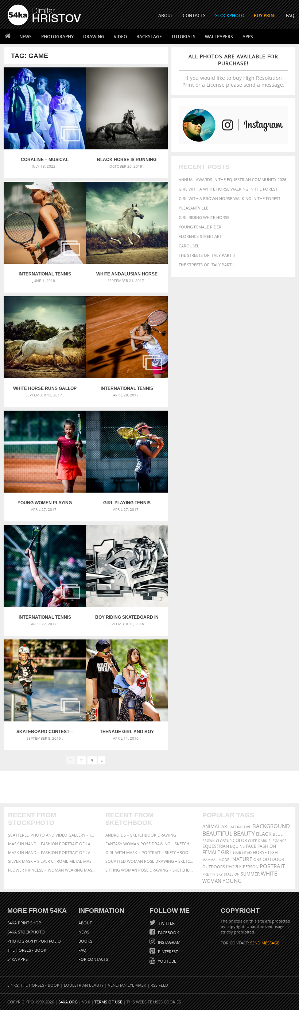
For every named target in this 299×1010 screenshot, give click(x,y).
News (25, 37)
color (240, 840)
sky (220, 874)
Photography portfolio (34, 941)
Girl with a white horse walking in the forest (228, 189)
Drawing (93, 37)
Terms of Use (108, 1002)
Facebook (168, 932)
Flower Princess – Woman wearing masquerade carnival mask (52, 870)
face (251, 846)
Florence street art (200, 236)
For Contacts (93, 959)
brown (208, 840)
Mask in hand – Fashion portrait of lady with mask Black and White (52, 843)
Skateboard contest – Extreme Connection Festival (44, 731)
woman (211, 881)
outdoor (273, 859)
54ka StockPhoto (26, 932)
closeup (224, 840)
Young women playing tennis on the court (45, 502)
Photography (57, 37)
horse (260, 852)
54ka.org (68, 1002)
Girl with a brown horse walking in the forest (229, 198)
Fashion (266, 846)
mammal (209, 859)
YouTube (166, 961)
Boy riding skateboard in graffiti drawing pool (127, 617)
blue (278, 834)
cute (252, 840)
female (211, 852)
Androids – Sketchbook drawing (140, 835)
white (269, 873)
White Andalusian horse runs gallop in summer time (127, 274)
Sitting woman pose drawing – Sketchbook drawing (149, 870)
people (234, 867)
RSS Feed (159, 985)
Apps (247, 37)
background (271, 826)
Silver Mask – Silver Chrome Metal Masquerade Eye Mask (52, 861)
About (85, 922)
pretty (208, 874)
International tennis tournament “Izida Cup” (44, 617)
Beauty (244, 834)
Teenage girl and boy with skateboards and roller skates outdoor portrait (127, 731)
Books (85, 941)
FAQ (290, 15)
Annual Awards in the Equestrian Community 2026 (232, 179)
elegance (277, 840)
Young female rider (200, 227)
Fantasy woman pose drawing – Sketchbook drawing (149, 843)
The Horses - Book (26, 950)
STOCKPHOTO (229, 15)
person (251, 866)
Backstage (149, 37)
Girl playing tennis (127, 502)
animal (211, 826)
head (247, 852)
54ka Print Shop (24, 922)
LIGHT (274, 852)
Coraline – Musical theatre (45, 159)
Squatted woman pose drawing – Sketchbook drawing (149, 861)
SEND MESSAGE (264, 943)
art (225, 826)
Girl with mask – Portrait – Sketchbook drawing (149, 852)
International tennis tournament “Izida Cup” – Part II (127, 388)
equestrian (215, 846)
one (257, 859)
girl (226, 852)
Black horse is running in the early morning (126, 159)
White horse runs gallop (45, 388)
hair (237, 852)
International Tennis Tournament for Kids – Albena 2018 (44, 274)
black (264, 833)
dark (262, 840)
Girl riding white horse (204, 217)
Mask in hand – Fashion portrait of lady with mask (52, 852)
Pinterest (167, 951)
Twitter (166, 923)
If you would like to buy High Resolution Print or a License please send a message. (233, 70)
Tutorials (183, 37)
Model (224, 859)
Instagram (168, 942)
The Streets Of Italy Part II (207, 255)
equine (237, 846)
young (232, 880)
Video (120, 37)
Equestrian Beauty (84, 985)
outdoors (213, 866)
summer (250, 874)
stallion (232, 874)
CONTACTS (194, 15)
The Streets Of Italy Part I (206, 264)
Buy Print (265, 15)
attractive (240, 826)
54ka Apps (17, 959)
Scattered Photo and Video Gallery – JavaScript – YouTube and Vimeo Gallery (52, 835)
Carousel (189, 245)
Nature (242, 859)
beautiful (217, 834)
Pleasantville (193, 208)
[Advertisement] (151, 787)
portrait (272, 866)
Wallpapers (219, 37)
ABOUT (165, 15)
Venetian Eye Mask (127, 985)
